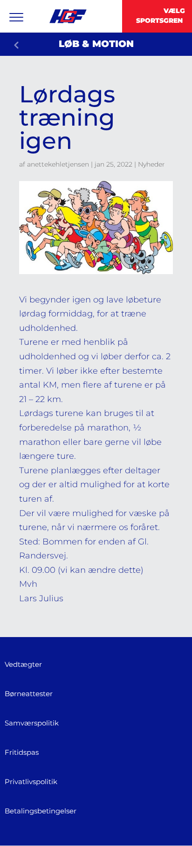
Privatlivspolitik (31, 781)
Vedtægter (23, 664)
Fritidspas (22, 752)
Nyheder (151, 164)
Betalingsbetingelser (40, 810)
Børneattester (29, 693)
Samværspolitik (32, 722)
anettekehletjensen (58, 164)
